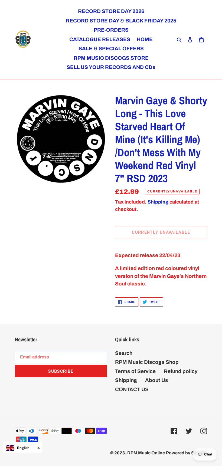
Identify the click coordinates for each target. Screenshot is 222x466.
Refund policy (180, 371)
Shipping (158, 202)
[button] (22, 448)
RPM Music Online (146, 453)
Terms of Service (135, 371)
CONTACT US (132, 389)
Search (123, 353)
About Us (156, 380)
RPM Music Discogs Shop (147, 362)
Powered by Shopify (186, 453)
